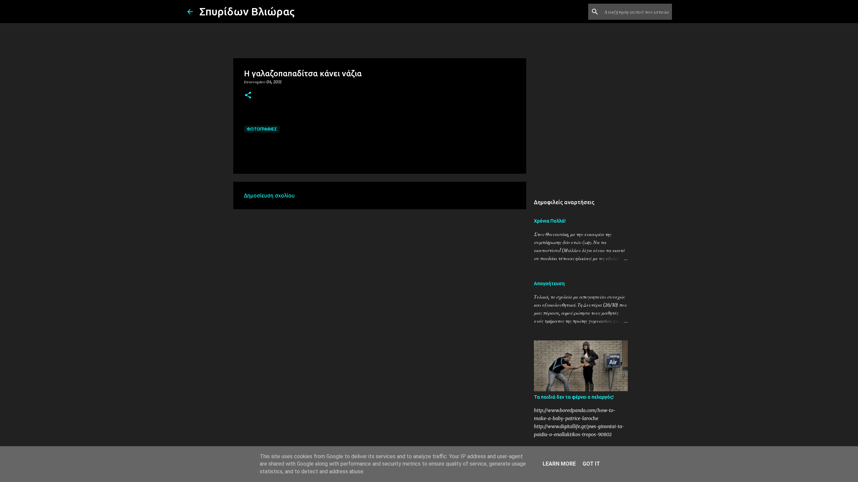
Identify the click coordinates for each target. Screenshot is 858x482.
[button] (248, 95)
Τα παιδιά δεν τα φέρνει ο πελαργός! (574, 397)
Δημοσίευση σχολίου (269, 195)
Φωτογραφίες (262, 129)
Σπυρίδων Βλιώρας (247, 11)
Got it (591, 464)
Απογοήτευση (549, 283)
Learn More (559, 464)
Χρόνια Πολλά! (550, 221)
